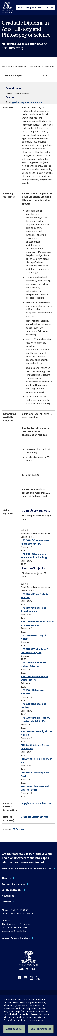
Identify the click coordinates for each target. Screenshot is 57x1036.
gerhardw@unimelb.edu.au (27, 102)
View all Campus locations (16, 937)
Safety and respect (12, 889)
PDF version (18, 828)
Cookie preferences (40, 1028)
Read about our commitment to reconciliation (27, 868)
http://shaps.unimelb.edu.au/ (36, 803)
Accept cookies (14, 1028)
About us (6, 878)
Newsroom (8, 895)
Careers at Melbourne (13, 883)
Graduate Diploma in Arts (34, 816)
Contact (6, 901)
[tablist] (35, 7)
